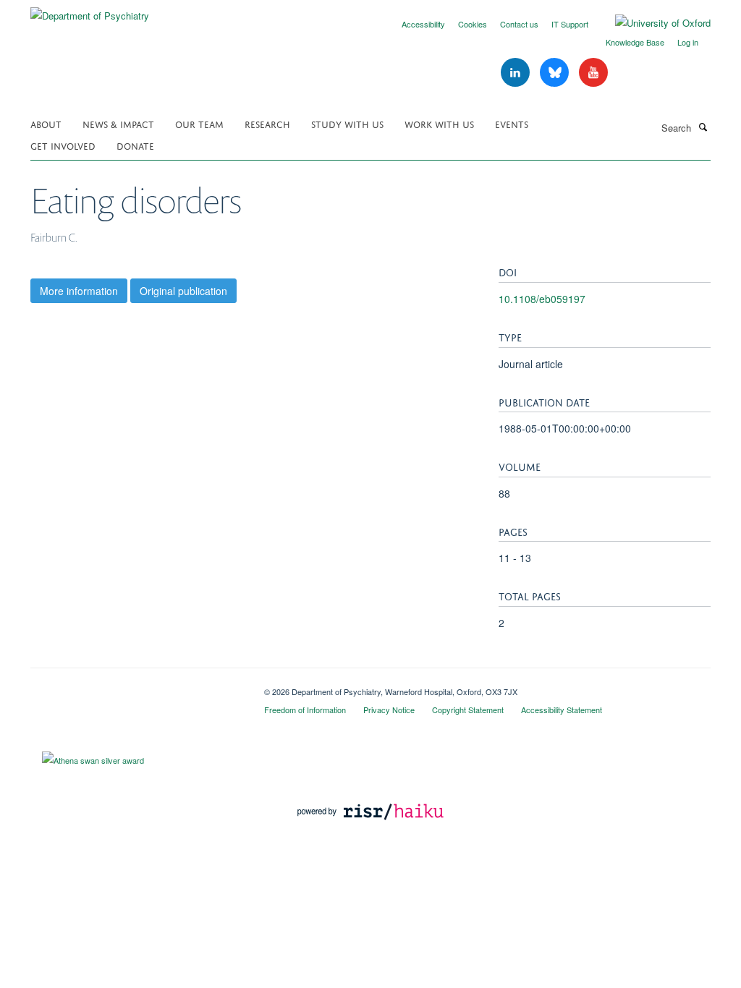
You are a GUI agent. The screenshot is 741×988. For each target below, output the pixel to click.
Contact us (519, 24)
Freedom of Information (305, 709)
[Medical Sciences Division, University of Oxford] (136, 686)
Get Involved (63, 145)
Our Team (199, 123)
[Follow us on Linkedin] (517, 73)
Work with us (439, 123)
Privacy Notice (389, 709)
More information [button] (79, 291)
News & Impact (118, 123)
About (46, 123)
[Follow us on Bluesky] (556, 73)
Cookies (472, 24)
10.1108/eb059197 (542, 298)
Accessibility (423, 24)
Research (267, 123)
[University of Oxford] (652, 23)
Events (511, 123)
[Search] (703, 127)
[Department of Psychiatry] (89, 10)
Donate (135, 145)
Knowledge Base (635, 42)
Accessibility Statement (561, 709)
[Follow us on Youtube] (593, 73)
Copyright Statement (468, 709)
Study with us (347, 123)
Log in (687, 42)
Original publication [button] (183, 291)
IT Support (569, 24)
